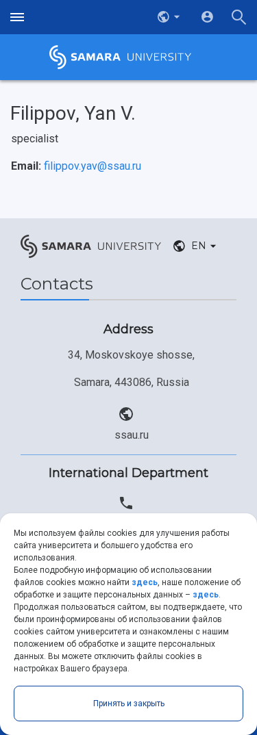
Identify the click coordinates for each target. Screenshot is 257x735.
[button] (170, 17)
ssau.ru (131, 434)
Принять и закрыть (128, 703)
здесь (145, 582)
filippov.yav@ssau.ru (92, 165)
